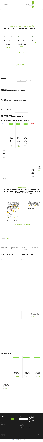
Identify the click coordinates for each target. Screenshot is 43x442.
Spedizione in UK (35, 40)
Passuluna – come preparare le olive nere (7, 427)
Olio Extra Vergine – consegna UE (39, 166)
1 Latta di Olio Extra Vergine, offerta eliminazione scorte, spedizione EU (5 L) (4, 153)
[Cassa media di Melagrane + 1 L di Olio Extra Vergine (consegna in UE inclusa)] (31, 363)
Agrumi (8, 41)
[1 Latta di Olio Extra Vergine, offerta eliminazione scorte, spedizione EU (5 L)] (26, 315)
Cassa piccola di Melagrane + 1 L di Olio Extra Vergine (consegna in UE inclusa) (11, 140)
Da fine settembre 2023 (10, 313)
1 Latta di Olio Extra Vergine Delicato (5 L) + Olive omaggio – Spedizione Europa (32, 172)
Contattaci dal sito (32, 422)
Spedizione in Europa (8, 40)
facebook (2, 435)
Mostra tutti (8, 47)
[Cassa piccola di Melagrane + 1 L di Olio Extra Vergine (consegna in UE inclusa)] (20, 363)
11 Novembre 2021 (4, 238)
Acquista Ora (26, 283)
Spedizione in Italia (21, 40)
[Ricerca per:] (7, 419)
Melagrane (8, 44)
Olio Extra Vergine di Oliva (8, 45)
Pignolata (2, 426)
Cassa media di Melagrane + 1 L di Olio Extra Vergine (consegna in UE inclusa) (18, 140)
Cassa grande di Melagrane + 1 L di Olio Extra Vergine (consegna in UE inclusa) (25, 140)
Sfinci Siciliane (4, 234)
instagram (4, 435)
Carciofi (8, 43)
